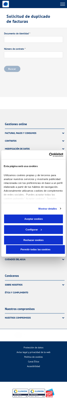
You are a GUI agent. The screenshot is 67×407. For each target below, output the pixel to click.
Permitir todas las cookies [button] (35, 249)
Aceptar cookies (33, 218)
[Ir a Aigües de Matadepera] (5, 4)
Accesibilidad (33, 366)
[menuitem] (33, 347)
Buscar (12, 68)
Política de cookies (33, 356)
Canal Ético (33, 361)
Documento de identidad (16, 33)
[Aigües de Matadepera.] (35, 335)
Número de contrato (14, 48)
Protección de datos (33, 347)
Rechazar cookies (33, 240)
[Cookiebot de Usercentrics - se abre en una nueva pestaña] (49, 155)
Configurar (32, 229)
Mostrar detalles (47, 208)
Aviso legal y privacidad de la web (33, 352)
